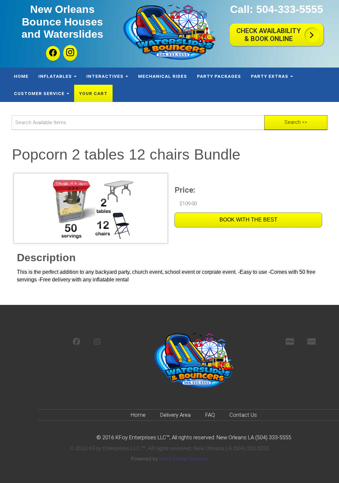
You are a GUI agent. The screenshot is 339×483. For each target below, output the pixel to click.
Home (21, 76)
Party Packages (219, 76)
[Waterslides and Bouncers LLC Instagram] (70, 53)
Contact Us (243, 415)
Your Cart (93, 93)
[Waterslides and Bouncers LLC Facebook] (53, 53)
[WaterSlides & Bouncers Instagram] (97, 342)
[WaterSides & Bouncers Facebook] (76, 342)
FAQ (210, 415)
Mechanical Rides (162, 76)
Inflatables (55, 76)
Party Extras (270, 76)
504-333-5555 (289, 9)
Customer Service (40, 93)
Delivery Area (175, 415)
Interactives (105, 76)
